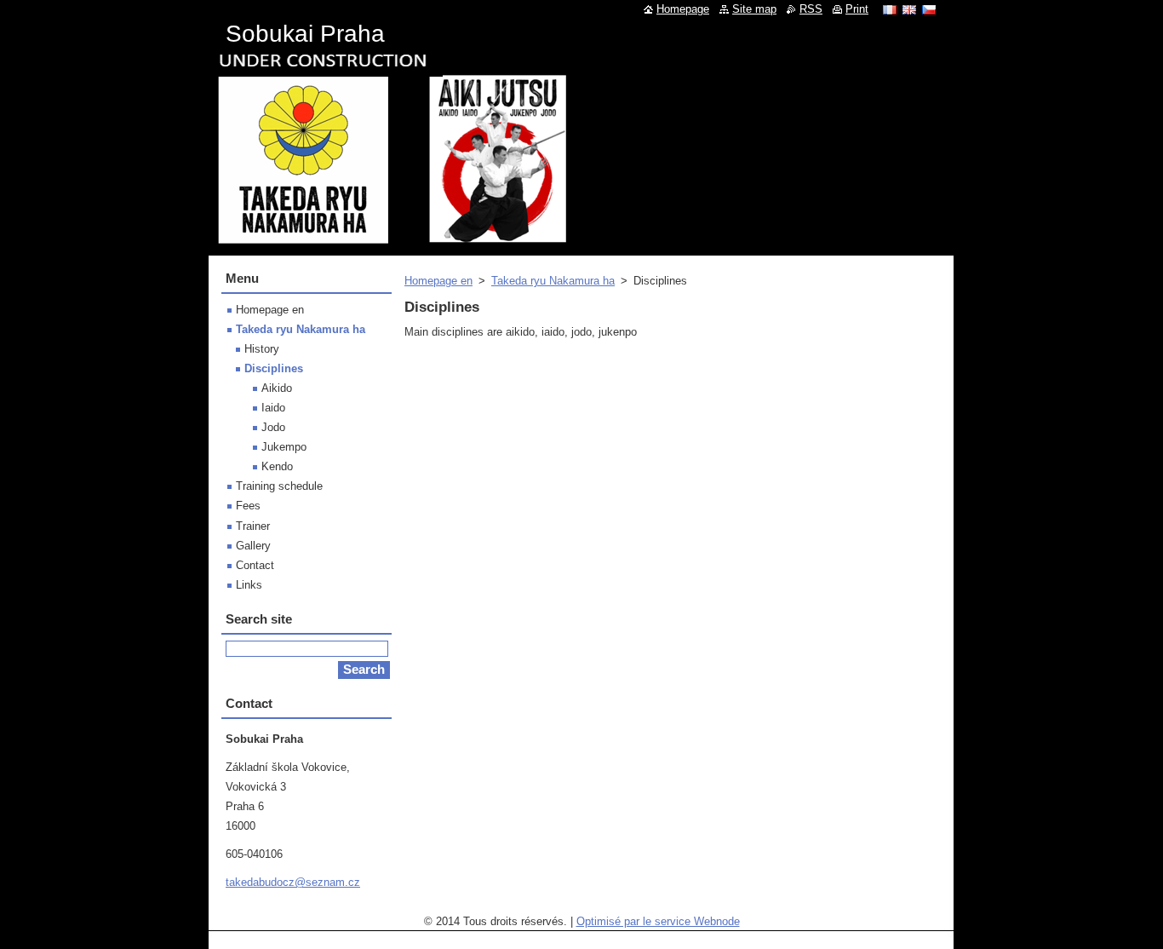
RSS (810, 9)
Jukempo (284, 446)
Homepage (682, 9)
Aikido (276, 388)
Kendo (277, 466)
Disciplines (273, 368)
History (261, 348)
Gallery (253, 545)
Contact (255, 565)
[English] (909, 9)
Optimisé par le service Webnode (658, 921)
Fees (248, 505)
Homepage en (438, 280)
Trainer (253, 526)
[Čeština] (929, 9)
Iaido (273, 407)
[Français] (890, 9)
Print (856, 9)
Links (249, 584)
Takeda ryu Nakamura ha (553, 280)
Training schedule (279, 486)
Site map (754, 9)
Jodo (273, 427)
